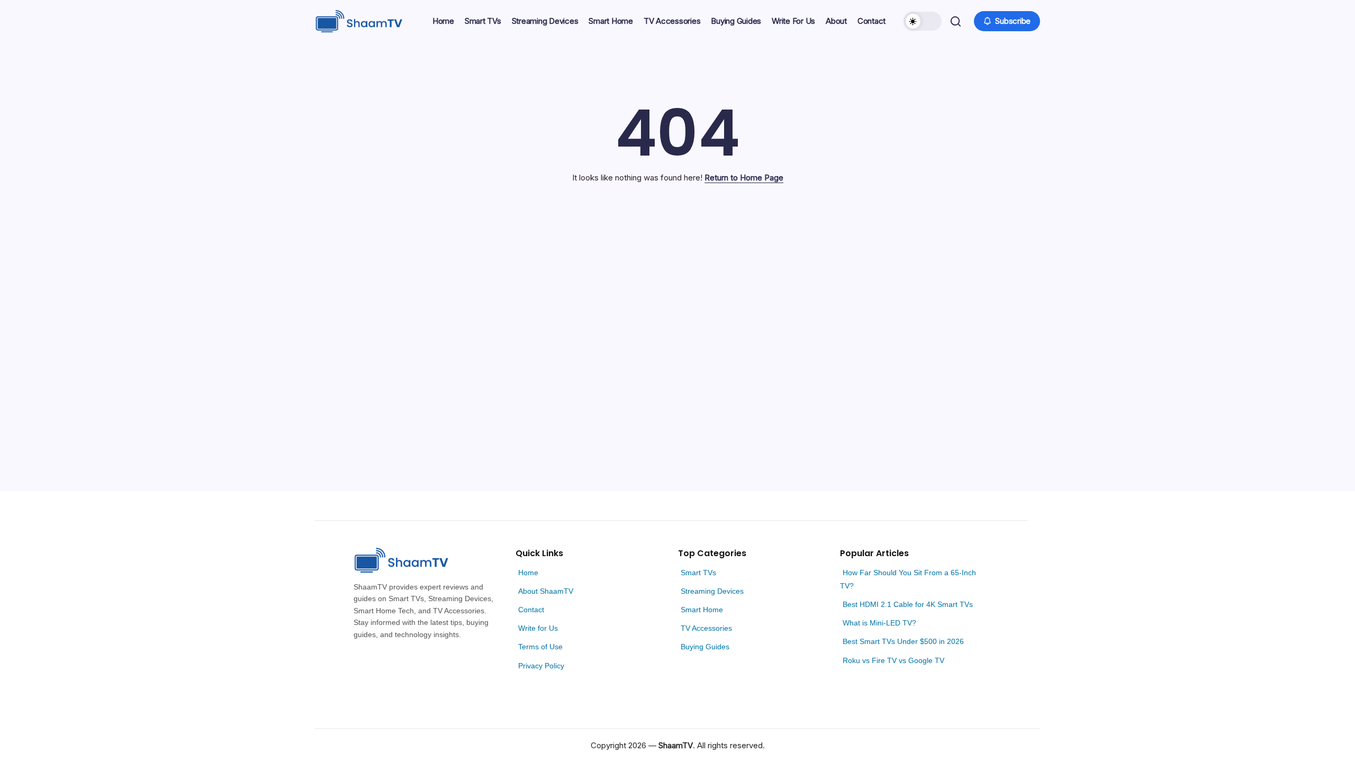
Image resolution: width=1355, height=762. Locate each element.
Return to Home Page (743, 178)
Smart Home (702, 609)
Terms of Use (540, 646)
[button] (923, 21)
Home (528, 572)
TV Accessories (706, 628)
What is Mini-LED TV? (879, 623)
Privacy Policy (541, 665)
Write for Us (538, 628)
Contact (531, 609)
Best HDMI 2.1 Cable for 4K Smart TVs (908, 604)
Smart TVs (698, 572)
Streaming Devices (712, 591)
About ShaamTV (545, 591)
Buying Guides (705, 646)
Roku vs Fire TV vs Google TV (893, 660)
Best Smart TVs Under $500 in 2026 (903, 641)
